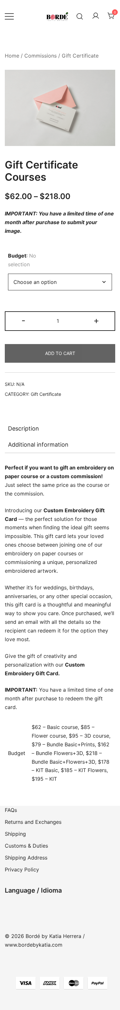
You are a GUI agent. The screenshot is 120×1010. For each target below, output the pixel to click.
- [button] (23, 320)
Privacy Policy (22, 869)
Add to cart (60, 353)
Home (12, 55)
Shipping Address (26, 857)
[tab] (60, 429)
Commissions (40, 55)
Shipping (15, 834)
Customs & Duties (26, 845)
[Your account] (96, 16)
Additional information (38, 444)
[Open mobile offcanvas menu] (9, 16)
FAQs (11, 810)
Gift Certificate (80, 55)
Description (23, 428)
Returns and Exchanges (33, 822)
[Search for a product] (80, 16)
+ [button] (96, 320)
